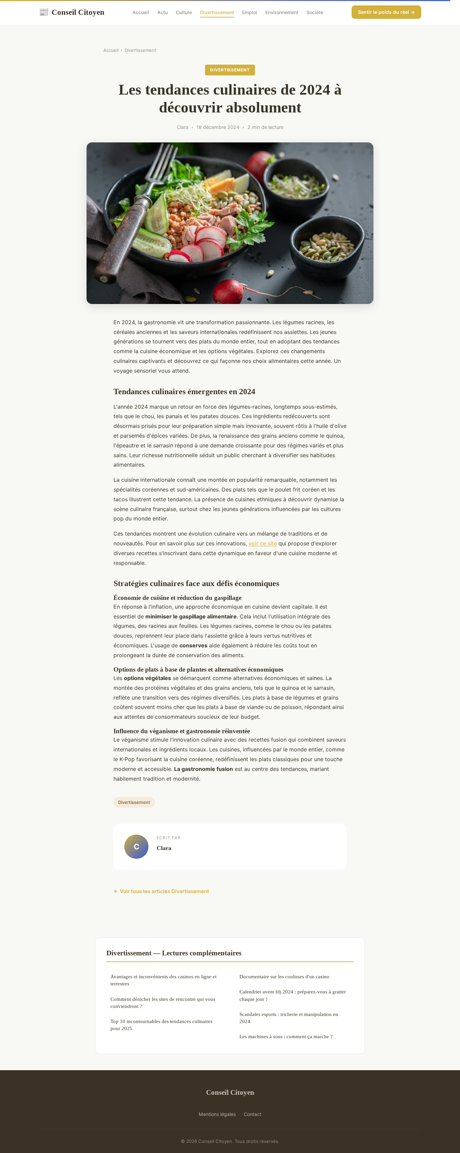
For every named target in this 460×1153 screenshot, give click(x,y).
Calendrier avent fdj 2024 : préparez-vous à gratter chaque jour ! (292, 995)
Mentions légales (217, 1114)
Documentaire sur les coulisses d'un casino (284, 976)
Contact (252, 1114)
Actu (162, 12)
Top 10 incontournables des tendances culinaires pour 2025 (161, 1024)
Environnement (281, 12)
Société (314, 12)
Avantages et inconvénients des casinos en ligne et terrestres (163, 980)
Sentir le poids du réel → (386, 12)
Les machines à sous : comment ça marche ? (286, 1036)
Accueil (140, 12)
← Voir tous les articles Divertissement (161, 891)
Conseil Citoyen (71, 12)
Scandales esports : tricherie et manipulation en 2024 (288, 1017)
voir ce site (263, 543)
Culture (184, 12)
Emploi (249, 12)
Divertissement (217, 12)
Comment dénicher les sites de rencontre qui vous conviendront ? (162, 1002)
